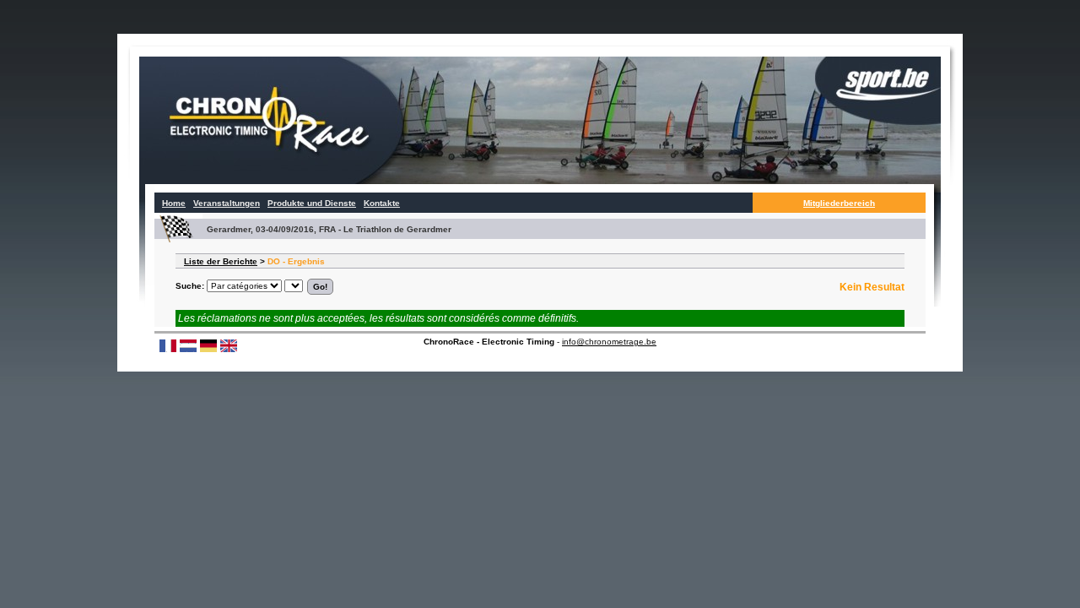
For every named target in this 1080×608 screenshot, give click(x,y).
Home (174, 203)
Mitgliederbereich (839, 203)
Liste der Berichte (220, 261)
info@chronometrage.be (609, 341)
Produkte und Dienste (311, 203)
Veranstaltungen (226, 203)
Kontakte (382, 203)
